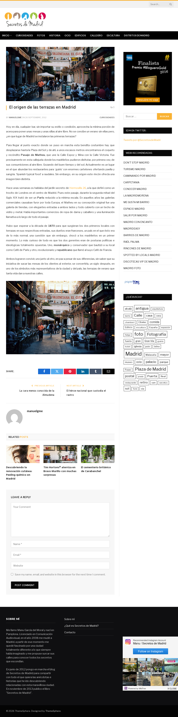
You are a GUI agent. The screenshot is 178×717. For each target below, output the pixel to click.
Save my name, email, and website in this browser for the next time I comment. (60, 574)
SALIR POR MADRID (135, 215)
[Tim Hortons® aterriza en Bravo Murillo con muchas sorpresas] (60, 454)
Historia (54, 35)
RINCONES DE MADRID (137, 248)
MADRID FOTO (132, 268)
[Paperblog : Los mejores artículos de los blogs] (132, 284)
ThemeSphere (53, 711)
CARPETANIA (131, 182)
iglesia (137, 346)
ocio (139, 362)
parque (164, 362)
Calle (138, 315)
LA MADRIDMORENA (136, 195)
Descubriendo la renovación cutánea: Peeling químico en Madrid (19, 473)
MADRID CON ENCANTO (137, 221)
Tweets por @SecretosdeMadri (142, 140)
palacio (151, 362)
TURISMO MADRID (134, 169)
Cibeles (142, 322)
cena (158, 315)
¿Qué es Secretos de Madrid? (81, 625)
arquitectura (157, 309)
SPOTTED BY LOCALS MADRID (141, 254)
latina (157, 346)
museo (128, 362)
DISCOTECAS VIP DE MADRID (141, 261)
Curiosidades (24, 35)
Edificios (80, 35)
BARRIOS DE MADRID (136, 235)
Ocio (67, 35)
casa (149, 315)
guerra (160, 341)
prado (141, 376)
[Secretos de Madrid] (25, 19)
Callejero (96, 35)
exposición (165, 327)
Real (163, 376)
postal (129, 376)
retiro (144, 382)
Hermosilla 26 (77, 188)
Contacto (69, 632)
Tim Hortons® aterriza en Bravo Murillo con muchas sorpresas (59, 471)
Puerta (152, 376)
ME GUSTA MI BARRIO (136, 202)
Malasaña (151, 354)
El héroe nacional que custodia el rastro (86, 393)
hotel (127, 346)
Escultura (113, 35)
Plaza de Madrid (150, 369)
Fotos (41, 35)
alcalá (128, 308)
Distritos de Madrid (136, 35)
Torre (135, 389)
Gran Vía (149, 340)
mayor (164, 354)
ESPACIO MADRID (134, 208)
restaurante (130, 383)
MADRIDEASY (131, 228)
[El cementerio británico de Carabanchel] (98, 454)
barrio (127, 316)
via (142, 388)
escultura (141, 327)
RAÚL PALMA (131, 241)
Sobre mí (69, 619)
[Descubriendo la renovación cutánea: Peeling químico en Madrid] (23, 454)
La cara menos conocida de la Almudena (36, 393)
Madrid (133, 354)
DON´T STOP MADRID (136, 162)
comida (154, 322)
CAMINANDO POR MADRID (139, 175)
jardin (147, 346)
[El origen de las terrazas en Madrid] (60, 74)
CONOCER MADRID (135, 188)
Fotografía (156, 334)
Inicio (5, 35)
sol (127, 388)
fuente (128, 341)
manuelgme (15, 117)
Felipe (127, 335)
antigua (142, 308)
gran (138, 340)
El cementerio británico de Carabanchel (96, 469)
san (154, 382)
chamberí (130, 322)
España (153, 327)
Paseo (128, 370)
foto (138, 334)
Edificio (128, 327)
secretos (163, 383)
